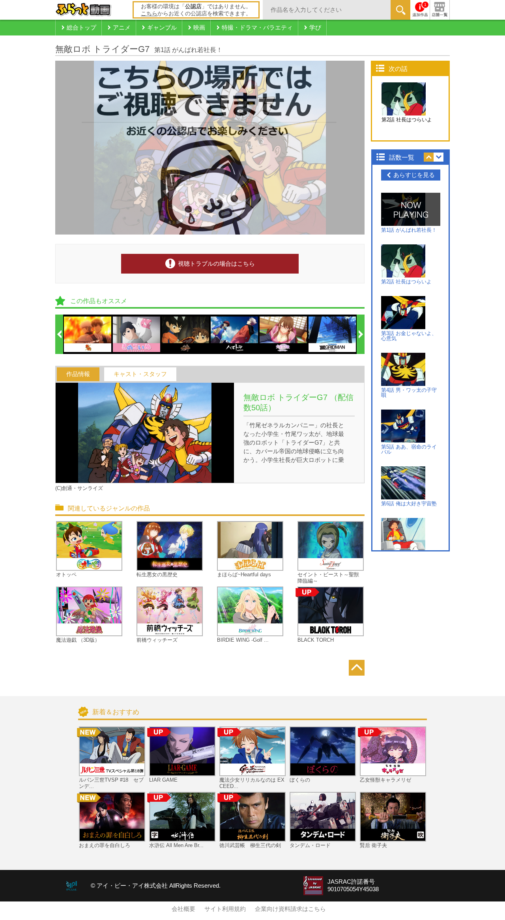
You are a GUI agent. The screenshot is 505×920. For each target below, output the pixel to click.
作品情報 (78, 374)
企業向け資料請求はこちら (290, 909)
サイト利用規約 (225, 909)
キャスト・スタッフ (140, 374)
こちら (149, 13)
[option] (88, 334)
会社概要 (183, 909)
